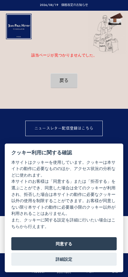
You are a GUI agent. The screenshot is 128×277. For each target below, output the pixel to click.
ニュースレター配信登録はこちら (64, 128)
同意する (64, 243)
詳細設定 (64, 259)
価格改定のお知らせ (74, 5)
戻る (64, 81)
